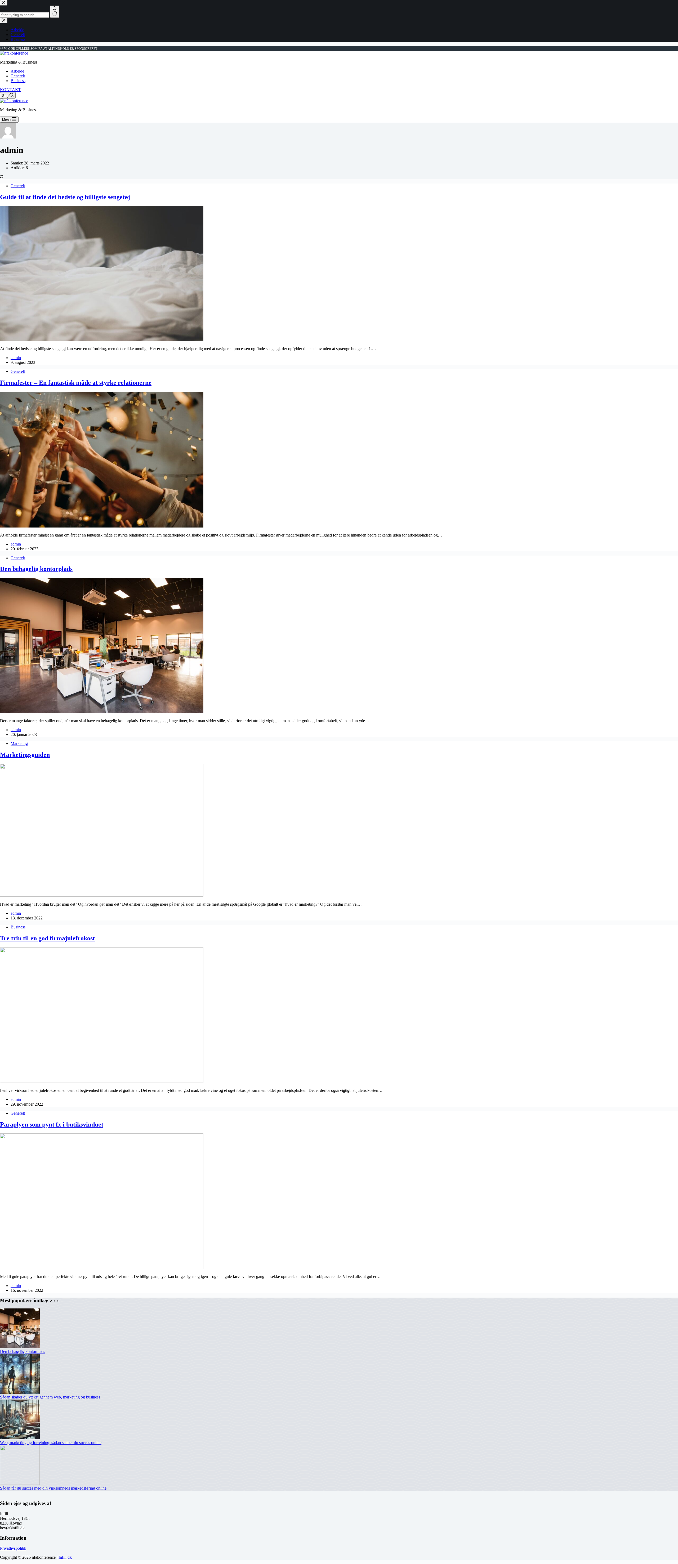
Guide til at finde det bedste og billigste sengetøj (65, 197)
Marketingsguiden (25, 754)
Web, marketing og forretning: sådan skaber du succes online (50, 1442)
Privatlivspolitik (13, 1548)
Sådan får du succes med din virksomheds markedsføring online (53, 1488)
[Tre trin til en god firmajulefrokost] (101, 1081)
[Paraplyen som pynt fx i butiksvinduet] (101, 1267)
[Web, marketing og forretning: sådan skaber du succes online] (20, 1438)
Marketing (19, 743)
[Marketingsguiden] (101, 895)
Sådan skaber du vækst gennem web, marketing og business (50, 1397)
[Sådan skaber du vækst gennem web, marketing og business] (20, 1392)
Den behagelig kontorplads (36, 568)
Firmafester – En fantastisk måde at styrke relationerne (75, 382)
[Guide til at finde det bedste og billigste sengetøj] (101, 339)
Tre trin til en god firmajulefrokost (47, 938)
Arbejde (17, 71)
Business (18, 80)
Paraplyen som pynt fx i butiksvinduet (51, 1124)
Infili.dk (65, 1557)
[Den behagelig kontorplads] (101, 711)
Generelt (18, 76)
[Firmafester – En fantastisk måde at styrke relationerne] (101, 526)
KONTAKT (10, 89)
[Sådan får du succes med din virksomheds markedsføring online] (20, 1483)
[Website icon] (1, 177)
